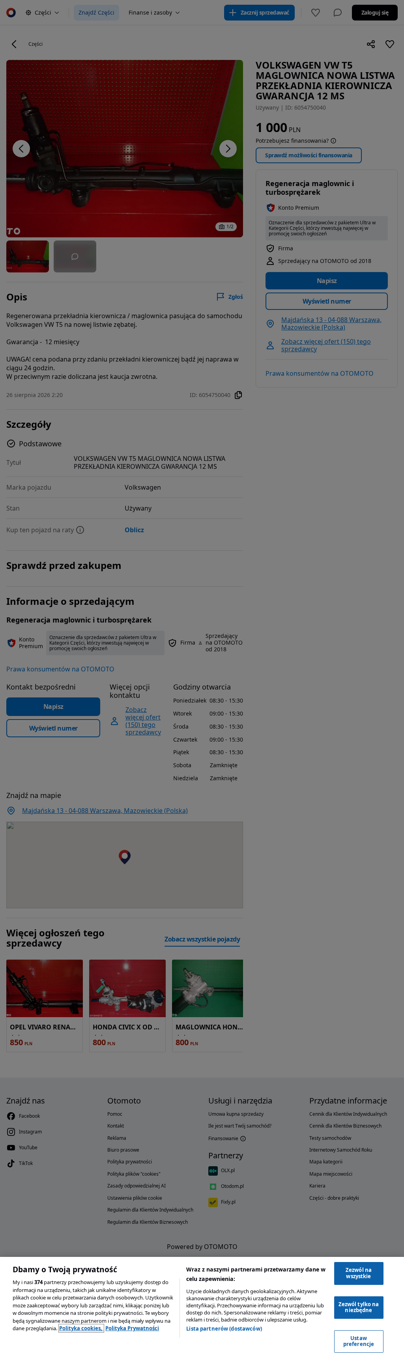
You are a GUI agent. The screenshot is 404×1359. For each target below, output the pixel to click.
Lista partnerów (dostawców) (224, 1328)
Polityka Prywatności (132, 1328)
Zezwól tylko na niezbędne (359, 1307)
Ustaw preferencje (358, 1341)
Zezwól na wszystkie (359, 1273)
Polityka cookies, (81, 1328)
